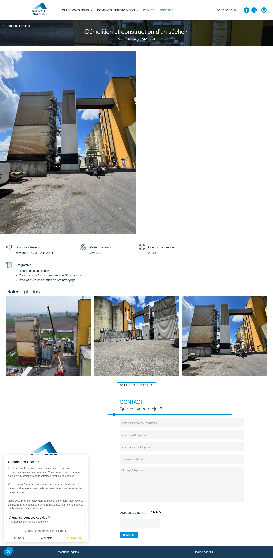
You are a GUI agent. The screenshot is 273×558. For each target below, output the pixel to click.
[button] (8, 551)
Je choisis (46, 537)
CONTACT (166, 10)
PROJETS (149, 10)
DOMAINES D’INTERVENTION (116, 10)
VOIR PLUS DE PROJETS (136, 385)
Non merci (17, 537)
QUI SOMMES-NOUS (75, 10)
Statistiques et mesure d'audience (29, 521)
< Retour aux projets (16, 26)
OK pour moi (74, 537)
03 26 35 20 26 (227, 10)
